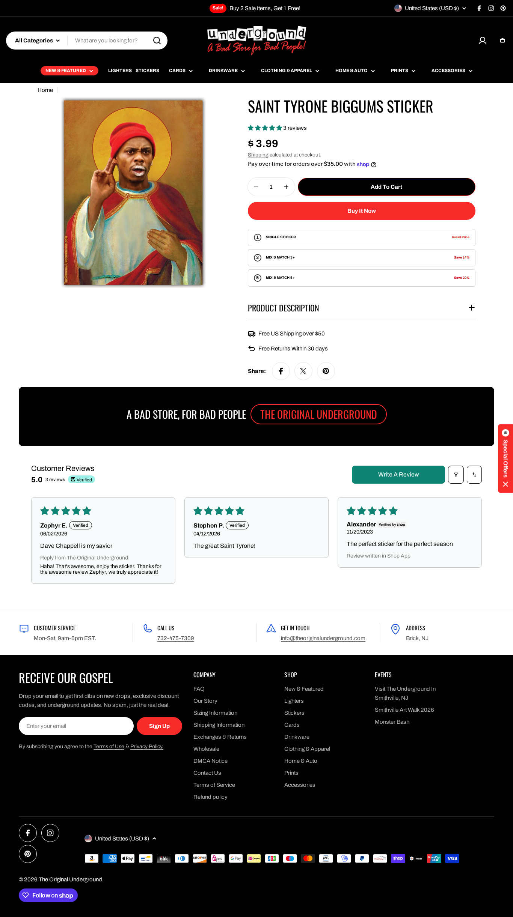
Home (45, 90)
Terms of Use (109, 746)
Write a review (398, 474)
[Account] (482, 40)
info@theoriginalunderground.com (323, 638)
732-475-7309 (175, 638)
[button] (265, 128)
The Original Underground (70, 879)
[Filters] (456, 475)
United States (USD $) (432, 8)
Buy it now (361, 211)
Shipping (258, 155)
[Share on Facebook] (281, 371)
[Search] (156, 40)
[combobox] (86, 41)
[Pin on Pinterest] (326, 371)
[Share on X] (303, 371)
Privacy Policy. (146, 746)
